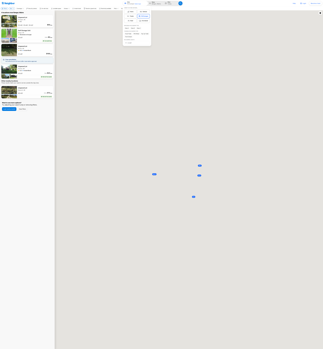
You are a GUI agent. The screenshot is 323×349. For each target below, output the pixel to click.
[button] (135, 3)
